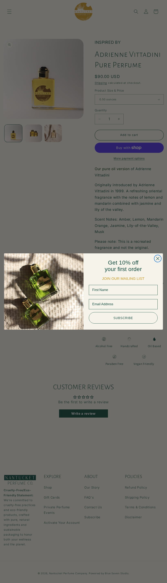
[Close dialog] (157, 258)
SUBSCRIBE (123, 318)
